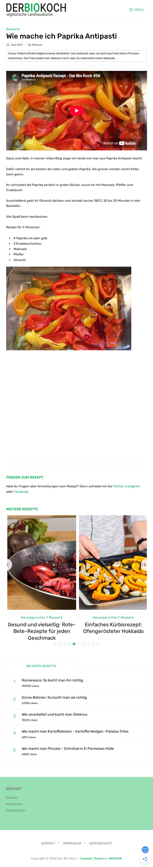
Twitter (118, 486)
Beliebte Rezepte (41, 666)
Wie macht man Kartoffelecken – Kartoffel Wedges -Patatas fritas (75, 731)
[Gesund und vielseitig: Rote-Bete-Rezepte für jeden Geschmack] (40, 518)
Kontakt (12, 797)
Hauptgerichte (32, 617)
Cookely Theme (92, 858)
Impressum (14, 804)
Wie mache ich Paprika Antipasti (61, 36)
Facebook (21, 492)
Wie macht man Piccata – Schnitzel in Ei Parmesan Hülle (68, 748)
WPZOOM (115, 858)
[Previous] (6, 565)
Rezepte (13, 29)
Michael (37, 45)
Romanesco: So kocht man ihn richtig (52, 680)
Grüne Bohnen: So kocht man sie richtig (54, 697)
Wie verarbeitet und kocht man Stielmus (54, 714)
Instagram (132, 486)
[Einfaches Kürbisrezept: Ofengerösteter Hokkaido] (112, 518)
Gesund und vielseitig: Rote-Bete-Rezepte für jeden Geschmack (41, 631)
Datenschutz (15, 810)
